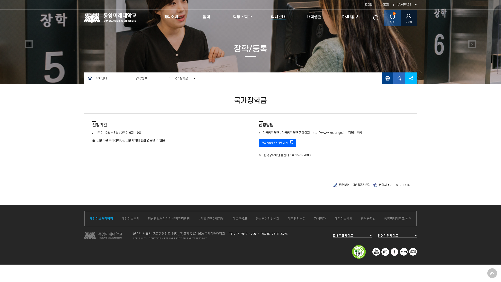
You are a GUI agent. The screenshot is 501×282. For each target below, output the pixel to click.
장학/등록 (141, 78)
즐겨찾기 (399, 78)
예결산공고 (239, 218)
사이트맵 (384, 4)
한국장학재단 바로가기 (274, 143)
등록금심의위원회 (267, 218)
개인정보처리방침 (101, 218)
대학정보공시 (343, 218)
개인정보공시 (130, 218)
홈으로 (90, 78)
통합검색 (376, 18)
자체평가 (320, 218)
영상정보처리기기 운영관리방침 (169, 218)
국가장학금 (181, 78)
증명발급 (472, 44)
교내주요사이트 (343, 235)
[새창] (376, 250)
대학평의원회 (296, 218)
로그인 (368, 4)
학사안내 (101, 78)
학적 (29, 44)
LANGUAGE (404, 4)
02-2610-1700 (246, 233)
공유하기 (411, 78)
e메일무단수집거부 (211, 218)
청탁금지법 (368, 218)
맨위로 (492, 273)
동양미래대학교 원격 (397, 218)
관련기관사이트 (388, 235)
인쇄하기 (387, 78)
